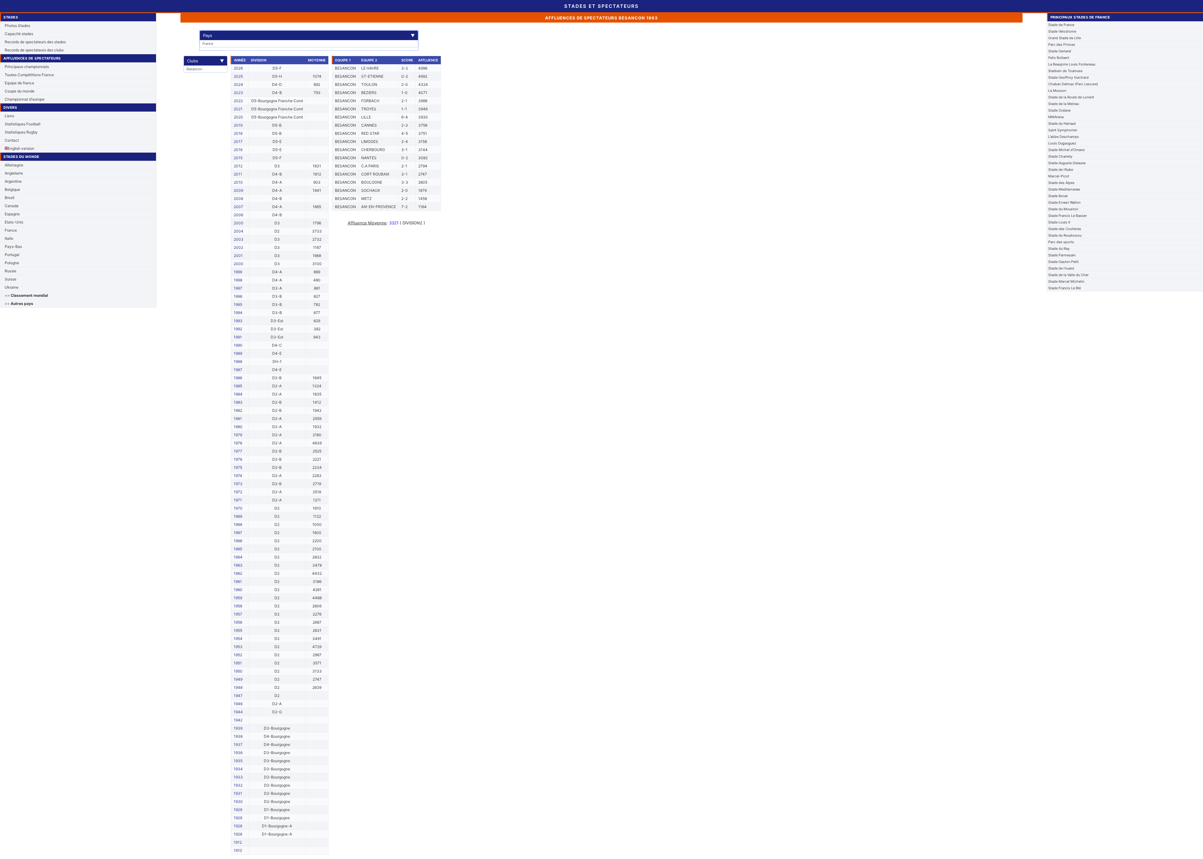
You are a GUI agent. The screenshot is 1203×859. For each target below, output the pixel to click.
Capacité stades (19, 33)
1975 (238, 467)
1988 (238, 361)
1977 (238, 451)
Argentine (13, 181)
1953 (238, 646)
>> (26, 295)
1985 (238, 386)
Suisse (10, 279)
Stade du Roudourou (1064, 235)
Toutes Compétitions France (29, 74)
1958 (238, 606)
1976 (238, 459)
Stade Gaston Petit (1063, 261)
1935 (238, 760)
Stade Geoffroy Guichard (1068, 77)
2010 (238, 182)
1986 (238, 377)
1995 (238, 304)
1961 (238, 581)
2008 (238, 198)
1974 (238, 475)
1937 (238, 744)
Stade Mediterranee (1064, 189)
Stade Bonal (1058, 196)
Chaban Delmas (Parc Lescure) (1073, 84)
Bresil (9, 197)
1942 (238, 720)
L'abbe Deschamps (1063, 136)
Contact (12, 140)
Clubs (205, 60)
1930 (238, 801)
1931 (238, 793)
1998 (238, 280)
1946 (238, 703)
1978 (238, 443)
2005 (238, 223)
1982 (238, 410)
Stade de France (1061, 25)
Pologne (12, 262)
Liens (9, 115)
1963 (238, 565)
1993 (238, 320)
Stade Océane (1059, 110)
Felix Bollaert (1058, 57)
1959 (238, 597)
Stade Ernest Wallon (1064, 202)
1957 (238, 614)
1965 (238, 549)
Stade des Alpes (1061, 183)
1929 (238, 809)
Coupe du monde (19, 91)
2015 (238, 157)
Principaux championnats (27, 66)
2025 (238, 76)
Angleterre (14, 173)
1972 (238, 492)
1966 (238, 540)
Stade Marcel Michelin (1066, 281)
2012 (238, 166)
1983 (238, 402)
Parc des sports (1061, 242)
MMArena (1056, 117)
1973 (238, 483)
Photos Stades (17, 25)
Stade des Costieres (1064, 229)
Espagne (12, 214)
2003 (238, 239)
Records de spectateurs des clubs (34, 50)
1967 (238, 532)
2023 (238, 92)
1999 (238, 272)
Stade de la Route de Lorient (1071, 97)
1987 (238, 369)
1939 (238, 728)
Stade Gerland (1059, 51)
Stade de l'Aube (1060, 169)
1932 (238, 785)
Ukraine (11, 287)
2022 (238, 100)
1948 (238, 687)
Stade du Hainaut (1062, 123)
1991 (238, 337)
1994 (238, 312)
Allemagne (14, 165)
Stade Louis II (1059, 222)
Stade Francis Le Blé (1064, 288)
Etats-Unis (14, 222)
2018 (238, 133)
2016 (238, 149)
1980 (238, 426)
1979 (238, 434)
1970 (238, 508)
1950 (238, 671)
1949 (238, 679)
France (11, 230)
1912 (238, 842)
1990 (238, 345)
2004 (238, 231)
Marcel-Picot (1058, 176)
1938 (238, 736)
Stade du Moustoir (1063, 209)
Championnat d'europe (24, 99)
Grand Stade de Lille (1064, 38)
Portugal (12, 254)
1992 (238, 329)
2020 (238, 117)
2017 (238, 141)
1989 (238, 353)
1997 (238, 288)
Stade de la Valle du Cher (1068, 275)
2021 (238, 109)
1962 (238, 573)
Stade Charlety (1060, 156)
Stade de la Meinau (1063, 104)
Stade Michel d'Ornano (1066, 150)
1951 (238, 663)
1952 (238, 654)
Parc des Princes (1061, 44)
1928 (238, 826)
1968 (238, 524)
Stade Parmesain (1061, 255)
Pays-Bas (13, 246)
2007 (238, 206)
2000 (238, 263)
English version (21, 148)
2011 (238, 174)
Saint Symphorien (1062, 130)
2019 (238, 125)
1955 (238, 630)
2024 (238, 84)
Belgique (12, 189)
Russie (10, 271)
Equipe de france (19, 83)
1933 (238, 777)
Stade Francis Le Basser (1067, 215)
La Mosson (1057, 90)
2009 (238, 190)
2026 (238, 68)
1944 (238, 712)
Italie (9, 238)
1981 (238, 418)
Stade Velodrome (1062, 31)
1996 (238, 296)
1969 (238, 516)
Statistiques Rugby (21, 132)
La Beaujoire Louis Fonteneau (1071, 64)
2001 (238, 255)
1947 (238, 695)
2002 (238, 247)
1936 (238, 752)
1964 (238, 557)
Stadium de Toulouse (1065, 71)
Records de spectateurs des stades (35, 41)
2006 (238, 214)
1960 (238, 589)
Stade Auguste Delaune (1067, 163)
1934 (238, 769)
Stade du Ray (1059, 248)
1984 (238, 394)
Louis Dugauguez (1062, 143)
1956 (238, 622)
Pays (309, 35)
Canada (11, 205)
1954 (238, 638)
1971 (238, 500)
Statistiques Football (22, 124)
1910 (238, 850)
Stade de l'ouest (1061, 268)
